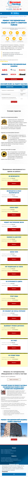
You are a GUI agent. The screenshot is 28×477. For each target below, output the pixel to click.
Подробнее (14, 101)
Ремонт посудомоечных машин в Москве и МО (14, 6)
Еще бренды (14, 79)
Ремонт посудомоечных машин (7, 453)
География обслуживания (6, 457)
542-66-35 (14, 9)
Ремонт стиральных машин (6, 449)
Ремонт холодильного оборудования (8, 450)
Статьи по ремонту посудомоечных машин (9, 458)
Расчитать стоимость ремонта (7, 461)
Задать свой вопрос (14, 379)
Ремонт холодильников (5, 451)
